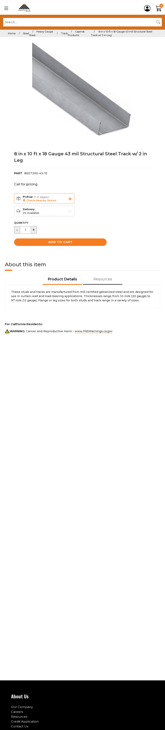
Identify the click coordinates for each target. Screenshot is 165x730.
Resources (19, 717)
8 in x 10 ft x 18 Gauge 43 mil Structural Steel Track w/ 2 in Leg (121, 33)
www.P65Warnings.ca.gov (93, 331)
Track (64, 33)
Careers (17, 712)
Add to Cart (60, 242)
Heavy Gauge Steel (41, 33)
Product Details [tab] (62, 279)
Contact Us (19, 726)
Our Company (22, 707)
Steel (26, 33)
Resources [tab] (102, 279)
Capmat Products (76, 33)
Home (12, 33)
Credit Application (25, 721)
